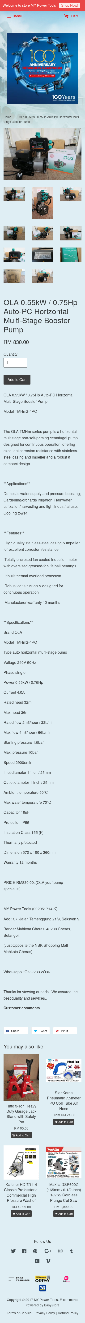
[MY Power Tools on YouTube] (37, 1261)
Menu (17, 16)
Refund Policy (68, 1312)
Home (7, 117)
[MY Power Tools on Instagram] (60, 1251)
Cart (74, 16)
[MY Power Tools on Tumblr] (71, 1251)
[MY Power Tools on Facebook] (24, 1251)
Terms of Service (19, 1312)
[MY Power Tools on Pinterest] (35, 1251)
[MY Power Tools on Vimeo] (48, 1261)
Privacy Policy (44, 1312)
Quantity (10, 354)
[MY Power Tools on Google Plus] (47, 1251)
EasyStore (52, 1305)
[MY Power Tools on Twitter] (13, 1251)
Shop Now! (69, 5)
